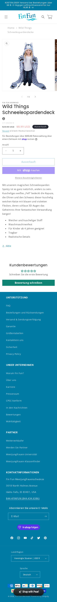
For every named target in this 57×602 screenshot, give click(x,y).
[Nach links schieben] (22, 96)
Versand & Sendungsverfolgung (23, 319)
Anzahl (5, 144)
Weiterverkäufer (15, 440)
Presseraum (12, 393)
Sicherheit (11, 347)
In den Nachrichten (17, 407)
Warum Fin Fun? (15, 373)
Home (11, 27)
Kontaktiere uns (15, 340)
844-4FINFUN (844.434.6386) (23, 498)
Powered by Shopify (40, 596)
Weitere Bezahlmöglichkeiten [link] (28, 177)
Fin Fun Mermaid (22, 596)
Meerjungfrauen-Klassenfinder (23, 461)
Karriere (10, 386)
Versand (5, 131)
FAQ (8, 305)
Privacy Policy (13, 354)
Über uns (11, 380)
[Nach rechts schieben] (35, 96)
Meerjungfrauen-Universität (21, 454)
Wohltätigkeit (13, 421)
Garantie (11, 326)
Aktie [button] (8, 245)
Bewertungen (13, 414)
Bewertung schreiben (28, 282)
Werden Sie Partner (17, 447)
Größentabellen (14, 333)
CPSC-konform (14, 400)
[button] (6, 17)
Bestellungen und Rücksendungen (25, 312)
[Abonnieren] (45, 516)
